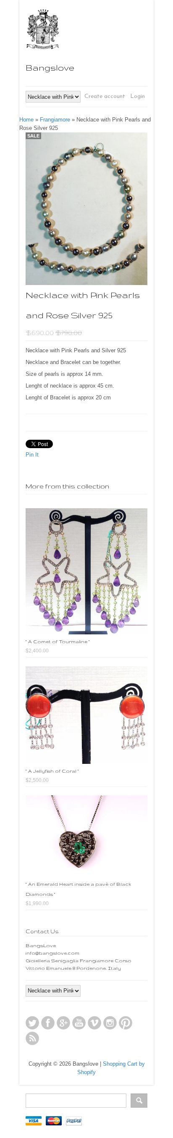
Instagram (110, 1023)
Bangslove (50, 67)
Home (26, 119)
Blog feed (32, 1038)
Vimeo (94, 1023)
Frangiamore (55, 119)
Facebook (48, 1023)
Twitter (32, 1023)
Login (137, 96)
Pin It (32, 455)
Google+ (63, 1023)
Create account (104, 96)
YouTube (79, 1023)
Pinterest (125, 1023)
